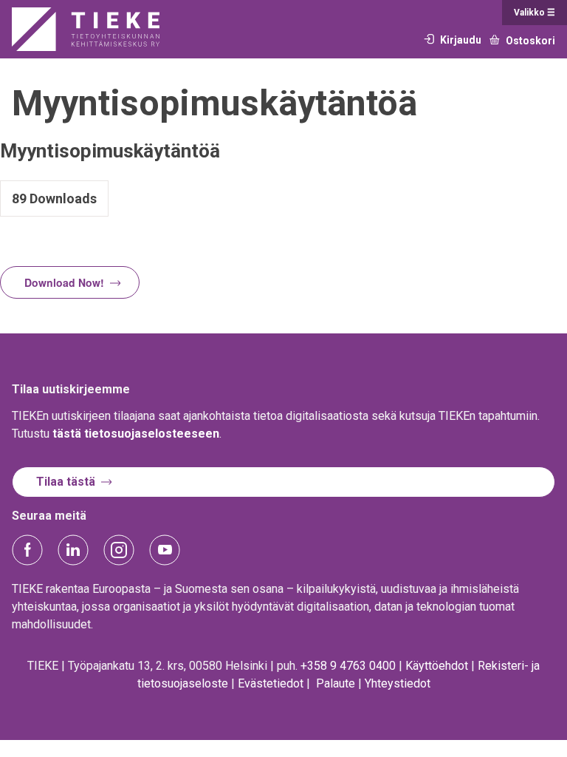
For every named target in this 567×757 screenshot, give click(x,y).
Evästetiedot (270, 683)
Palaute (335, 683)
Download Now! (64, 282)
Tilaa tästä (65, 482)
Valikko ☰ (534, 12)
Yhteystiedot (397, 683)
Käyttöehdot (436, 666)
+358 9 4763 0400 (348, 666)
